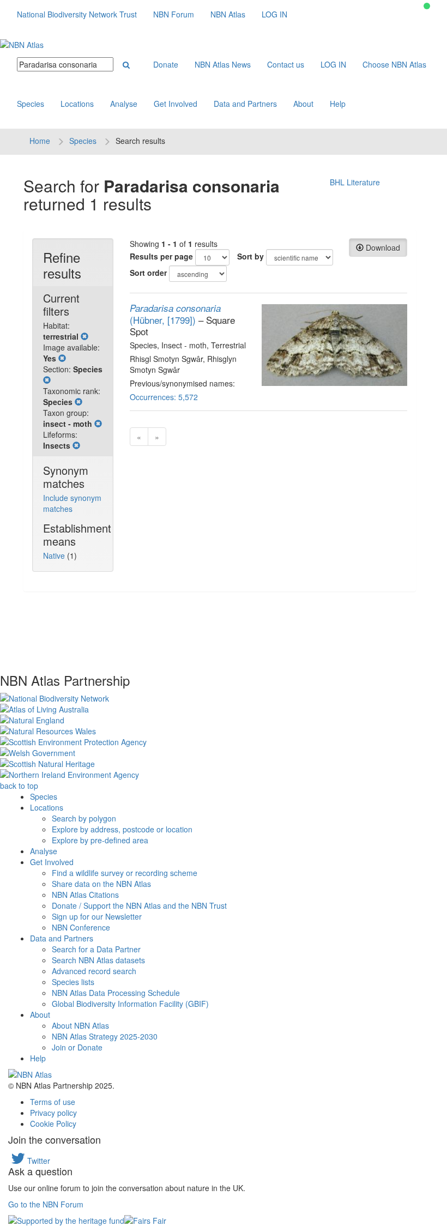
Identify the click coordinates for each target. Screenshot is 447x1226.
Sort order (148, 272)
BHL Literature (355, 182)
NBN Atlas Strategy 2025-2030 (105, 1036)
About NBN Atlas (80, 1025)
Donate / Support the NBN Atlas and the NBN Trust (139, 905)
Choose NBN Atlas (394, 64)
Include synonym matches (72, 503)
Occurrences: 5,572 (164, 396)
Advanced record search (94, 970)
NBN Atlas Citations (85, 894)
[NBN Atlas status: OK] (427, 6)
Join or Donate (77, 1047)
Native (55, 555)
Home (39, 140)
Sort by (250, 256)
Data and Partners (245, 103)
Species (30, 103)
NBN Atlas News (223, 64)
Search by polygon (84, 818)
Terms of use (52, 1101)
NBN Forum (173, 14)
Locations (77, 103)
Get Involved (175, 103)
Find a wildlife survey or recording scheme (124, 872)
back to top (19, 785)
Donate (165, 64)
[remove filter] (84, 336)
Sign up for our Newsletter (97, 916)
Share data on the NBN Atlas (101, 883)
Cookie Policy (53, 1123)
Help (338, 103)
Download (382, 247)
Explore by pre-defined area (100, 840)
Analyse (123, 103)
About (303, 103)
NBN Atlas (227, 14)
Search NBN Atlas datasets (98, 960)
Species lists (73, 981)
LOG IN (274, 14)
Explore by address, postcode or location (122, 829)
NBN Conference (81, 927)
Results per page (161, 256)
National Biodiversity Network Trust (77, 14)
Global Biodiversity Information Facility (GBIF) (130, 1003)
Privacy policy (53, 1112)
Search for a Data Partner (96, 949)
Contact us (285, 64)
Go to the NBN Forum (45, 1204)
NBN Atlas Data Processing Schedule (116, 992)
